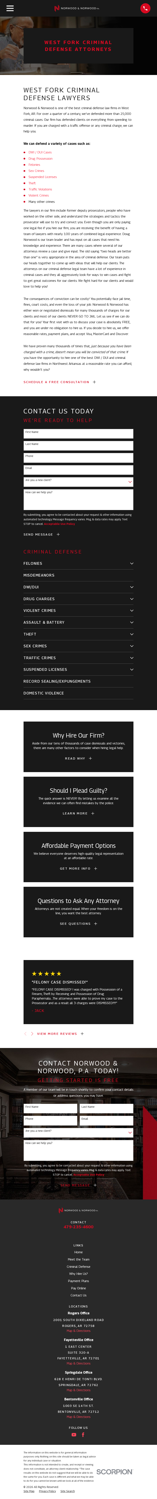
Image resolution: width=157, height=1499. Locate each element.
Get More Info (75, 868)
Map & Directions (79, 1331)
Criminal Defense (78, 1267)
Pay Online (78, 1288)
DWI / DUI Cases (40, 152)
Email (28, 468)
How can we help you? (38, 492)
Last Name (31, 443)
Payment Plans (78, 1281)
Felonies (34, 165)
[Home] (77, 8)
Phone (29, 456)
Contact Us (79, 1295)
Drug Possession (40, 158)
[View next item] (32, 1034)
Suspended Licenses (43, 177)
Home (78, 1252)
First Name (31, 431)
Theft (32, 183)
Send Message (38, 534)
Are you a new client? (38, 480)
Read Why (75, 758)
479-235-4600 (78, 1226)
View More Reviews (57, 1034)
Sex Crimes (36, 171)
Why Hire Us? (78, 1274)
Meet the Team (78, 1259)
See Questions (75, 923)
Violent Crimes (39, 195)
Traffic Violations (40, 189)
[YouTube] (74, 1434)
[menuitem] (76, 563)
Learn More (75, 813)
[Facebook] (83, 1434)
